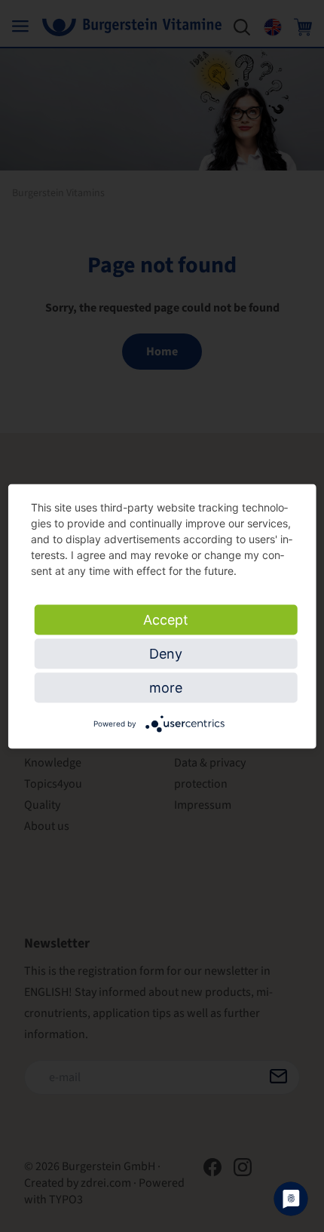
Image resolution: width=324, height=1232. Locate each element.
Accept (165, 619)
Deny (165, 653)
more (165, 687)
